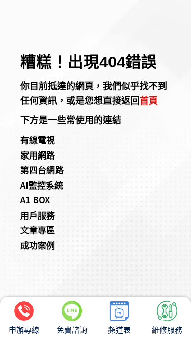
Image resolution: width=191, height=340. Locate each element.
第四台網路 (42, 169)
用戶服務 (37, 214)
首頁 (149, 100)
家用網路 (37, 154)
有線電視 (37, 139)
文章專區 (37, 229)
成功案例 (37, 245)
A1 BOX (35, 199)
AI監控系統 (41, 184)
